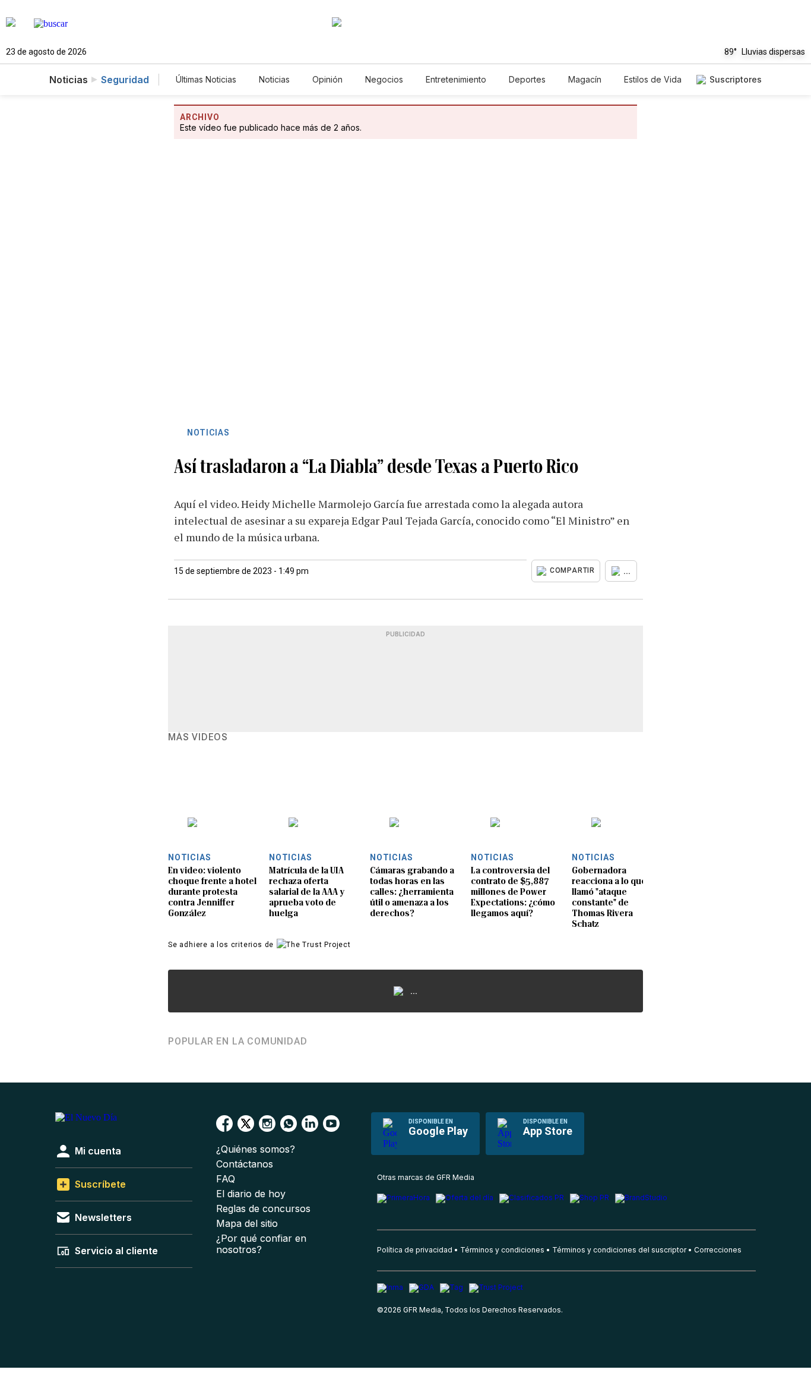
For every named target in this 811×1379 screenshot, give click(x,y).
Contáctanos (244, 1164)
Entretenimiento (456, 79)
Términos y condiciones (502, 1249)
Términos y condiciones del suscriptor (619, 1249)
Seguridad (125, 80)
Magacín (584, 79)
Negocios (384, 79)
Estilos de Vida (653, 79)
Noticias (274, 79)
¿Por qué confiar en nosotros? (261, 1244)
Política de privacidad (414, 1249)
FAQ (225, 1179)
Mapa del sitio (247, 1223)
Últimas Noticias (206, 79)
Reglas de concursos (263, 1208)
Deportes (527, 79)
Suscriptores (735, 79)
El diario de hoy (251, 1194)
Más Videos (198, 737)
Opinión (327, 79)
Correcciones (718, 1249)
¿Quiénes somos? (255, 1149)
